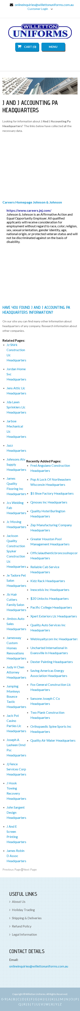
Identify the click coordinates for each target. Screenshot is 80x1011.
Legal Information (24, 934)
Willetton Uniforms (40, 31)
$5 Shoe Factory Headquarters (52, 493)
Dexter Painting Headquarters (51, 662)
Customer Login (38, 8)
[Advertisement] (40, 167)
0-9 (3, 999)
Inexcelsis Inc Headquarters (49, 590)
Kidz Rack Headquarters (47, 581)
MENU (53, 46)
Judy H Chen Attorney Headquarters (16, 672)
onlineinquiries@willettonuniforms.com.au (44, 5)
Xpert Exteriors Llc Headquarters (53, 616)
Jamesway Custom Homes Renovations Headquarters (16, 648)
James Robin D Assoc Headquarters (16, 856)
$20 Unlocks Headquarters (49, 598)
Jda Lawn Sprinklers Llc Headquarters (16, 407)
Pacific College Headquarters (51, 607)
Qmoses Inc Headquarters (48, 502)
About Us (18, 901)
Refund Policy (21, 926)
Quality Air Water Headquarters (52, 740)
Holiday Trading (23, 910)
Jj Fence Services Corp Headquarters (16, 769)
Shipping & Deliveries (27, 918)
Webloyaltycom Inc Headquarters (54, 639)
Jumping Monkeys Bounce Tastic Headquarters (16, 696)
